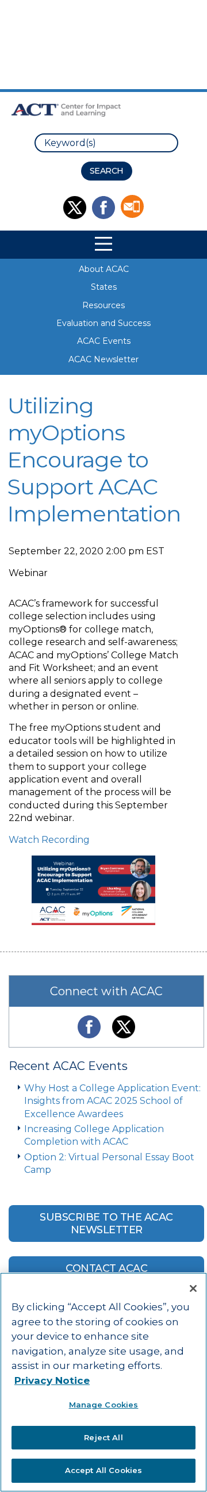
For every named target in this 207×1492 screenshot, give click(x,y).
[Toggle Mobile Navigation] (103, 243)
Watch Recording (49, 839)
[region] (103, 1382)
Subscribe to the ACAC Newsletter (106, 1223)
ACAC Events (104, 341)
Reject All (103, 1437)
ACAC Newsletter (103, 359)
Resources (103, 305)
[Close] (193, 1288)
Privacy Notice (52, 1380)
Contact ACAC (106, 1268)
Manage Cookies (104, 1404)
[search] (106, 142)
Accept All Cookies (103, 1470)
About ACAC (104, 269)
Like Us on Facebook (103, 207)
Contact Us (132, 206)
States (104, 287)
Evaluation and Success (103, 323)
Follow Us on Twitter (74, 207)
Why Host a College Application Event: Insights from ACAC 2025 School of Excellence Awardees (112, 1101)
